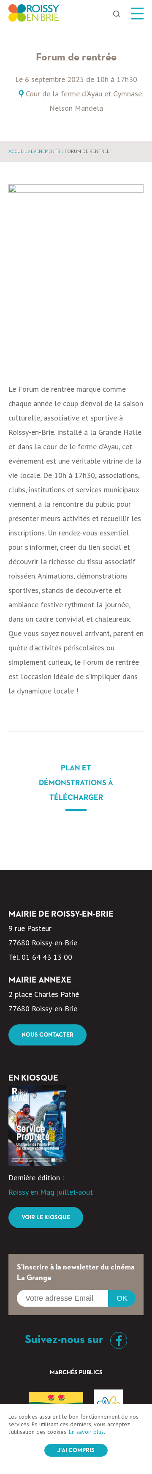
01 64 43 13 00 (47, 957)
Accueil (17, 151)
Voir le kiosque (46, 1217)
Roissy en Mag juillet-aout (50, 1192)
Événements (45, 151)
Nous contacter (47, 1035)
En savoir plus (86, 1432)
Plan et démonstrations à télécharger (76, 783)
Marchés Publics (76, 1373)
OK (122, 1298)
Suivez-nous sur (65, 1340)
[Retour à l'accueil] (33, 15)
